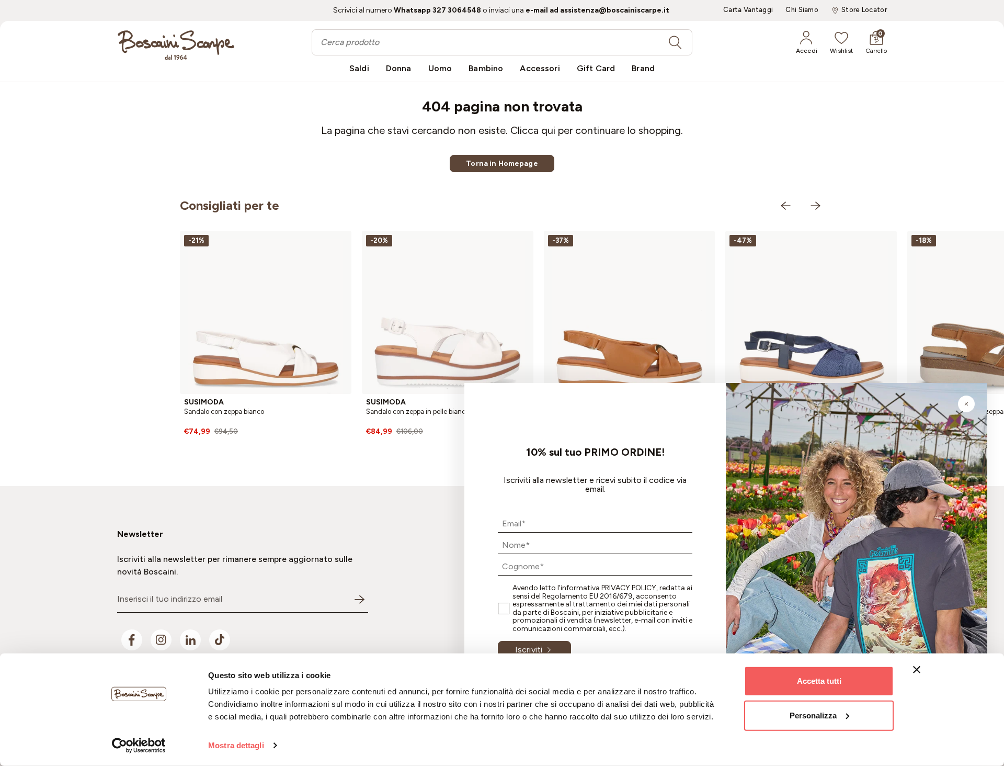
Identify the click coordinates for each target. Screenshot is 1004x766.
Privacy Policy (628, 587)
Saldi (359, 68)
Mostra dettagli (236, 745)
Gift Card (596, 68)
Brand (643, 68)
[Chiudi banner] (916, 669)
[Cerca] (675, 42)
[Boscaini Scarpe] (176, 45)
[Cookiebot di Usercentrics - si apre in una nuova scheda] (139, 745)
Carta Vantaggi (748, 10)
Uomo (440, 68)
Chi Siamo (801, 10)
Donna (399, 68)
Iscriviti (528, 650)
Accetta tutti (819, 681)
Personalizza (813, 715)
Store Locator (864, 10)
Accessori (540, 68)
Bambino (486, 68)
